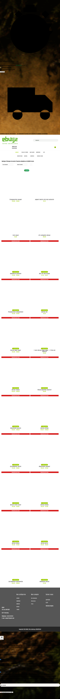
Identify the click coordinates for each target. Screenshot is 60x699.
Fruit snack (16, 235)
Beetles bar (44, 312)
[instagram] (48, 597)
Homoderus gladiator (15, 273)
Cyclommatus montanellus (15, 581)
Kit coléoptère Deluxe (44, 235)
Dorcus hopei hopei (15, 350)
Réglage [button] (44, 635)
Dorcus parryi (44, 543)
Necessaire (3, 659)
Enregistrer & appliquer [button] (5, 682)
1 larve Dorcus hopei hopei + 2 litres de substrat (44, 350)
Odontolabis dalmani (44, 466)
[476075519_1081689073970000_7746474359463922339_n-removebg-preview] (10, 136)
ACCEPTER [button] (48, 635)
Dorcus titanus (16, 389)
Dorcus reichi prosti (15, 504)
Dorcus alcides (44, 428)
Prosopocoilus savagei (15, 199)
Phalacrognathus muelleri (44, 389)
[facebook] (46, 597)
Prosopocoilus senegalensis (15, 312)
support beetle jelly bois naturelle (44, 199)
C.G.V (47, 602)
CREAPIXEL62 (38, 629)
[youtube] (50, 597)
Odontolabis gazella (15, 428)
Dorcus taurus (15, 543)
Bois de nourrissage (44, 273)
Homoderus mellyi (44, 581)
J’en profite (2, 71)
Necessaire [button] (2, 657)
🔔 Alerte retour (15, 271)
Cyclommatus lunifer (15, 466)
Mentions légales (49, 605)
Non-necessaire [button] (3, 670)
